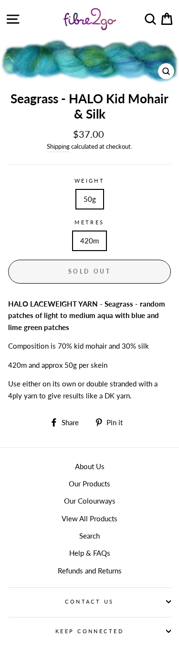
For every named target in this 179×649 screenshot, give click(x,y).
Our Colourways (90, 500)
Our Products (89, 483)
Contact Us (89, 601)
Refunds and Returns (90, 570)
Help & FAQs (89, 553)
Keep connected (89, 631)
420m (89, 240)
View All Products (89, 518)
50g (90, 199)
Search (89, 535)
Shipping (58, 146)
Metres (89, 222)
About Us (90, 466)
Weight (89, 180)
